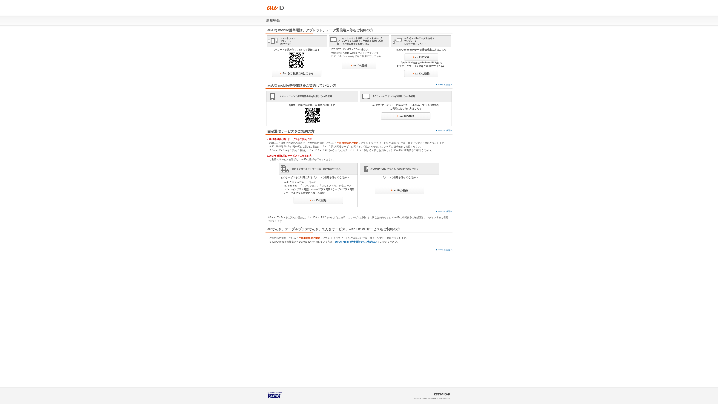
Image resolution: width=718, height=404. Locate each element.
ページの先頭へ (445, 84)
